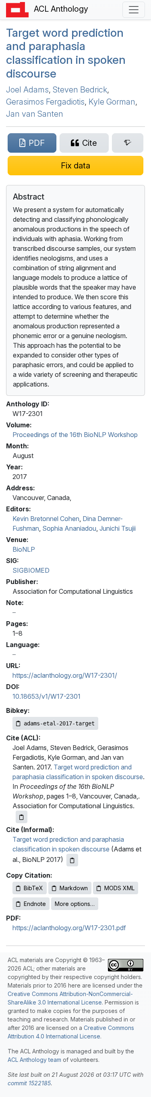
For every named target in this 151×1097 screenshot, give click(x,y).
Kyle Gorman (112, 102)
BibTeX (33, 888)
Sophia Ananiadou (69, 528)
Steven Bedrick (80, 90)
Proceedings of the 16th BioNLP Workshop (75, 435)
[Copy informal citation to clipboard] (72, 860)
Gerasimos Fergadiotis (45, 102)
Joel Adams (27, 90)
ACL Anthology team (34, 1059)
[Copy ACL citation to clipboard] (21, 817)
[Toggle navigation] (133, 10)
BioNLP (23, 549)
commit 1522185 (29, 1083)
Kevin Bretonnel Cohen (45, 519)
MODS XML (119, 888)
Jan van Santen (34, 114)
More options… (75, 903)
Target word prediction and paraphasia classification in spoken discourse (66, 53)
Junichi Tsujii (117, 528)
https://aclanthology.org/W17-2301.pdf (69, 928)
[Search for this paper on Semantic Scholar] (127, 143)
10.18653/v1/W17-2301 (46, 696)
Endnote (35, 903)
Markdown (74, 888)
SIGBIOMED (31, 570)
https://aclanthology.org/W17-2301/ (64, 675)
